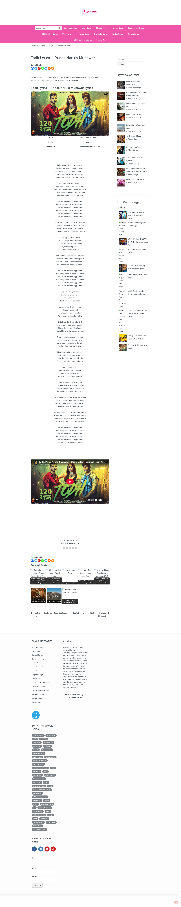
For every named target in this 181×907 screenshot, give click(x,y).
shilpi (48, 811)
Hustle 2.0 (36, 771)
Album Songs (87, 28)
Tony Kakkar (51, 822)
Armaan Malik (48, 742)
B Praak (35, 750)
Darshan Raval (46, 750)
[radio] (64, 549)
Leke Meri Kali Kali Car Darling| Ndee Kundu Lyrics (136, 215)
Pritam (35, 804)
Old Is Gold (37, 800)
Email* (34, 876)
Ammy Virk (43, 739)
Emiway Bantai (50, 757)
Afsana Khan (51, 735)
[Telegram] (45, 68)
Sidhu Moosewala (39, 815)
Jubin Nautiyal (49, 775)
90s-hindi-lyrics (38, 735)
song (35, 818)
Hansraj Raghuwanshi (40, 768)
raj (34, 808)
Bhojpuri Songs (133, 34)
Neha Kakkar (37, 793)
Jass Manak (37, 775)
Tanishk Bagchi (38, 822)
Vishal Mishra (37, 826)
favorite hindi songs (39, 760)
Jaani (45, 771)
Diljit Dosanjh (37, 757)
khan (46, 782)
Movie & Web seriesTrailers (41, 683)
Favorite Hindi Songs (136, 28)
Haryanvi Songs (118, 28)
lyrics (50, 786)
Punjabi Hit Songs (101, 34)
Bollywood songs (70, 28)
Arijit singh (36, 742)
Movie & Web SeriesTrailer (41, 789)
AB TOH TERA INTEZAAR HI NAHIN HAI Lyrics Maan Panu (138, 242)
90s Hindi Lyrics (68, 34)
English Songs (117, 34)
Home (33, 45)
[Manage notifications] (176, 902)
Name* (34, 868)
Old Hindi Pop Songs (50, 34)
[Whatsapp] (42, 68)
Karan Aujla (37, 782)
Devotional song (38, 753)
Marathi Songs (101, 28)
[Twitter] (35, 68)
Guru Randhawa (38, 764)
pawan (47, 800)
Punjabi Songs (84, 34)
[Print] (49, 68)
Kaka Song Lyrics (38, 779)
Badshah (47, 746)
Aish (34, 739)
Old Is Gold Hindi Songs (83, 40)
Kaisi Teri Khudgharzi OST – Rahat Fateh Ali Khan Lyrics (137, 313)
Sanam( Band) (101, 40)
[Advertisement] (70, 523)
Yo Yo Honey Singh (39, 829)
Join (35, 716)
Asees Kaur (37, 746)
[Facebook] (32, 68)
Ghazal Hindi (36, 671)
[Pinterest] (39, 68)
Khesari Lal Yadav (39, 786)
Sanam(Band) (37, 811)
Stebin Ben (44, 818)
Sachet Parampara (45, 808)
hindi (52, 768)
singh (50, 815)
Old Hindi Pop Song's (40, 797)
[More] (52, 68)
